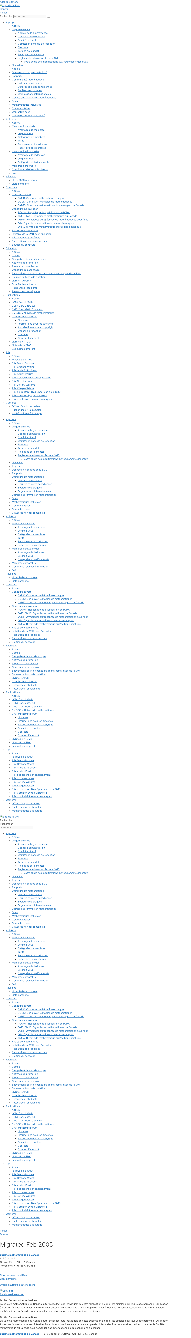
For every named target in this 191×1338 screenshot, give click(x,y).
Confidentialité (8, 1278)
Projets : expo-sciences (25, 266)
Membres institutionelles (25, 151)
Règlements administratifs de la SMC (39, 58)
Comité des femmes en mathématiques (34, 97)
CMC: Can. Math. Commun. (27, 309)
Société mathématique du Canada (19, 1333)
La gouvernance (21, 29)
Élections (23, 47)
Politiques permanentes (31, 54)
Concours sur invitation (25, 208)
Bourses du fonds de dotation (29, 276)
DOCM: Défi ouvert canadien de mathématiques (45, 201)
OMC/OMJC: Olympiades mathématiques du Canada (47, 215)
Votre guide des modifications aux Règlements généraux (56, 61)
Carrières (11, 402)
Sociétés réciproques (30, 90)
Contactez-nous (21, 111)
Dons (15, 101)
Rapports (17, 75)
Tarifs (21, 140)
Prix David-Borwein (23, 363)
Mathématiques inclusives (26, 104)
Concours (11, 187)
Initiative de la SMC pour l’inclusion (31, 233)
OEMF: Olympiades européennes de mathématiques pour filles (53, 219)
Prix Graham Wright (23, 366)
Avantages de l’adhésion (31, 154)
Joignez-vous (25, 133)
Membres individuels (23, 126)
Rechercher (6, 16)
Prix (8, 352)
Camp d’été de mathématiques (29, 259)
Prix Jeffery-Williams (23, 384)
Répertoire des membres (32, 147)
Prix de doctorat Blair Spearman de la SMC (36, 391)
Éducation (11, 248)
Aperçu (16, 25)
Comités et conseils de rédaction (36, 43)
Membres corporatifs (24, 165)
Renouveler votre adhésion (33, 144)
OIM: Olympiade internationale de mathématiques (46, 223)
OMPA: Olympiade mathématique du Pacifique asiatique (49, 226)
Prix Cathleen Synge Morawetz (29, 395)
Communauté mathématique (28, 79)
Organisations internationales (34, 93)
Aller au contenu (9, 1)
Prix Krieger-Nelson (23, 388)
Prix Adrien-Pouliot (22, 373)
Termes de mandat (28, 50)
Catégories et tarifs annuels (33, 162)
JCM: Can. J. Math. (22, 302)
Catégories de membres (31, 137)
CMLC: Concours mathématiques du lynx (41, 198)
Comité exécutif (27, 40)
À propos (11, 22)
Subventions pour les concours (29, 241)
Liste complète (20, 183)
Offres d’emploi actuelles (26, 406)
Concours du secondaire (26, 269)
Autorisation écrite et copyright (35, 327)
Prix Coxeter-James (23, 381)
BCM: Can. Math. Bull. (24, 305)
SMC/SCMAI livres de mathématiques (33, 312)
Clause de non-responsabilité (28, 115)
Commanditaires (21, 108)
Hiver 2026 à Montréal (24, 180)
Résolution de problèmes (26, 237)
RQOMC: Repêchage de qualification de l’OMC (44, 212)
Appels (16, 68)
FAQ (14, 172)
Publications (13, 294)
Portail (3, 12)
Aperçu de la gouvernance (33, 32)
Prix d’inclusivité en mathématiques (32, 399)
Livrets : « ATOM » (22, 341)
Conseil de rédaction (29, 330)
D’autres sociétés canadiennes (35, 86)
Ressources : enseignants (26, 291)
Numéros (23, 320)
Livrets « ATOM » (21, 280)
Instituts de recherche (30, 83)
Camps (16, 255)
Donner (4, 8)
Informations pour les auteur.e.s (35, 323)
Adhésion (11, 119)
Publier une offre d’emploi (26, 409)
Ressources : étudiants (24, 287)
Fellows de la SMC (22, 359)
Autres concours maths (25, 230)
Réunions (11, 176)
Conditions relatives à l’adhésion (30, 169)
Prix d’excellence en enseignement (31, 377)
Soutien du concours (23, 244)
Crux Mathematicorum (24, 284)
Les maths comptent (23, 348)
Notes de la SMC (21, 345)
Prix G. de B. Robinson (24, 370)
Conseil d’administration (31, 36)
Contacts (23, 334)
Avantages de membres (31, 129)
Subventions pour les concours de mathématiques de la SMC (46, 273)
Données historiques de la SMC (29, 72)
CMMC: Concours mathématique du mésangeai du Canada (51, 205)
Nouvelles (17, 65)
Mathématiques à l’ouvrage (27, 413)
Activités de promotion (25, 262)
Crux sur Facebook (28, 338)
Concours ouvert (21, 194)
